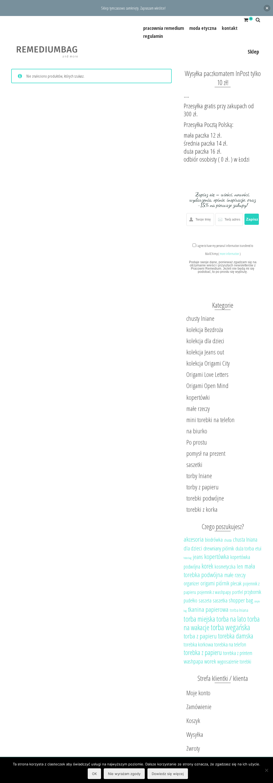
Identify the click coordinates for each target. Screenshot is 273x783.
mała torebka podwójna (219, 570)
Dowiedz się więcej (168, 774)
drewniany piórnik (218, 548)
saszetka (220, 600)
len (240, 566)
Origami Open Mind (207, 385)
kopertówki (198, 397)
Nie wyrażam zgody (124, 774)
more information (229, 253)
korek (207, 565)
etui (258, 548)
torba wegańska (230, 627)
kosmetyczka (225, 566)
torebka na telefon (230, 644)
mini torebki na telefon (210, 419)
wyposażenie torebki (234, 661)
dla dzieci (193, 548)
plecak (236, 583)
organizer (191, 583)
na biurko (196, 430)
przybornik (252, 592)
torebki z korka (202, 509)
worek (210, 661)
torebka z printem (237, 653)
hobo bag (187, 558)
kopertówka (216, 556)
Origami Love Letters (207, 374)
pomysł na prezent (205, 453)
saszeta (205, 600)
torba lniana (239, 610)
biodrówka (214, 539)
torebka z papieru (203, 652)
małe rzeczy (198, 408)
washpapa (193, 661)
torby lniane (199, 475)
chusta (228, 540)
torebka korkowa (198, 644)
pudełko (190, 600)
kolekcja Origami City (208, 363)
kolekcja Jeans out (205, 351)
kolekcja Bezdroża (204, 329)
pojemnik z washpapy (214, 592)
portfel (237, 592)
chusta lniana (245, 539)
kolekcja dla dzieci (205, 340)
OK (94, 774)
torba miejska (199, 619)
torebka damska (235, 636)
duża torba (244, 548)
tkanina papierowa (208, 609)
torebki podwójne (205, 498)
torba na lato (231, 619)
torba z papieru (200, 636)
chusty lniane (200, 318)
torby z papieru (202, 486)
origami (207, 583)
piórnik (222, 583)
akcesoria (194, 539)
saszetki (194, 464)
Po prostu (196, 442)
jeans (198, 557)
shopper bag (241, 600)
